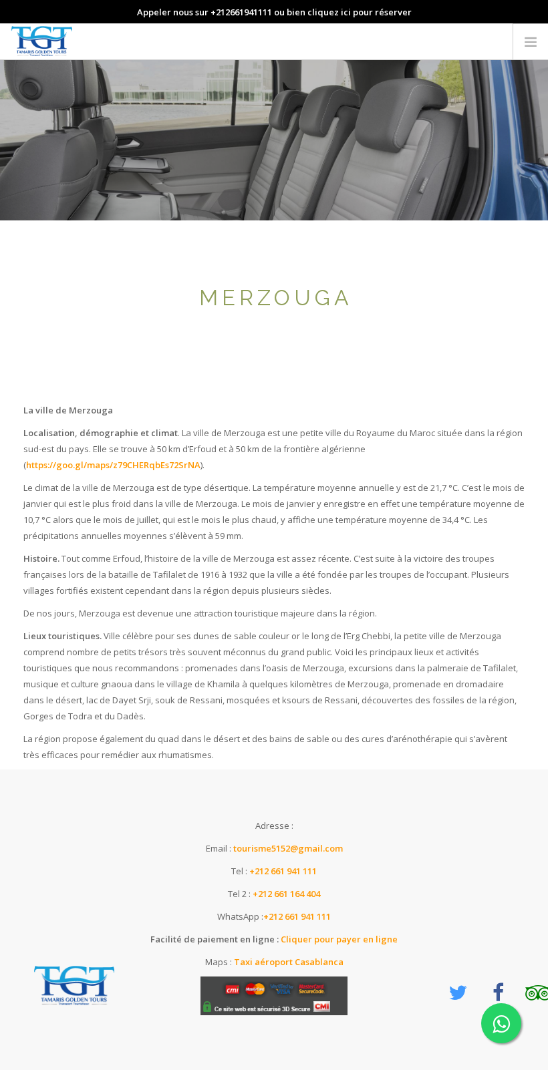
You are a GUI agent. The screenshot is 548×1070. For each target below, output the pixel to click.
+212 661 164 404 (286, 894)
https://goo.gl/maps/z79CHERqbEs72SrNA (113, 465)
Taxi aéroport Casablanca (289, 962)
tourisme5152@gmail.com (288, 848)
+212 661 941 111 (283, 871)
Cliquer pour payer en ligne (338, 939)
